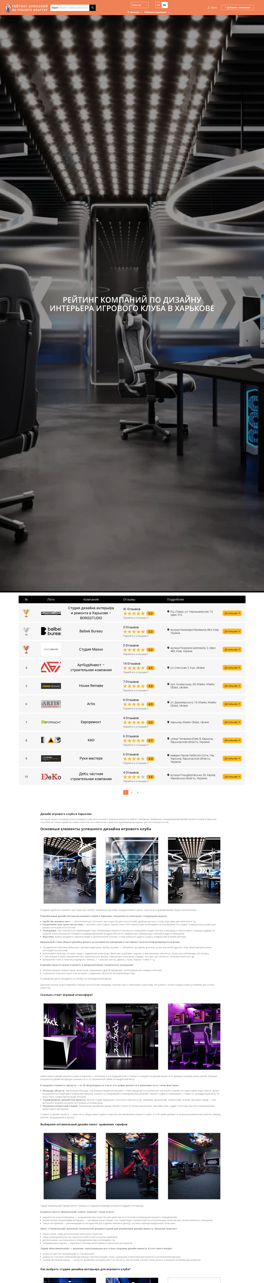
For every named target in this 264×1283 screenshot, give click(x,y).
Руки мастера (91, 758)
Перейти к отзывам (134, 617)
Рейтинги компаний (155, 12)
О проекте (133, 12)
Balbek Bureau (91, 631)
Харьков (136, 5)
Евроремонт (91, 722)
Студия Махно (91, 649)
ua (158, 5)
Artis (91, 704)
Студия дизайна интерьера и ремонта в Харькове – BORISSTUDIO (91, 613)
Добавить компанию (238, 7)
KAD (91, 740)
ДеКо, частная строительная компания (91, 776)
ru (164, 5)
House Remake (91, 686)
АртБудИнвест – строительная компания (91, 667)
